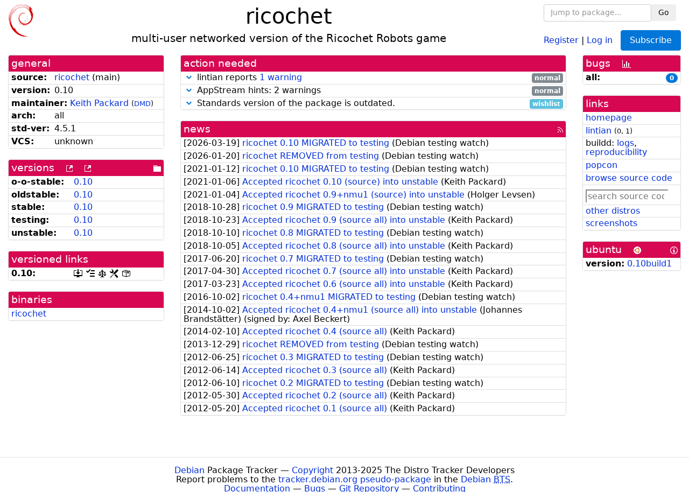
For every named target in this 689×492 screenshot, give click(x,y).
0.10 (83, 182)
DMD (142, 104)
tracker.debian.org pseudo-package (354, 479)
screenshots (611, 223)
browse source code (629, 178)
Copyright (312, 470)
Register (561, 39)
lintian (598, 130)
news (197, 129)
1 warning (280, 77)
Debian (189, 470)
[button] (189, 77)
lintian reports (377, 77)
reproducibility (616, 152)
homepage (609, 118)
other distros (613, 211)
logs (625, 143)
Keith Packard (99, 103)
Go (663, 12)
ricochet (71, 77)
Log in (600, 39)
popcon (601, 165)
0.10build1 (649, 263)
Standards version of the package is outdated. (377, 103)
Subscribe (651, 40)
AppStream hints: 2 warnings (377, 90)
